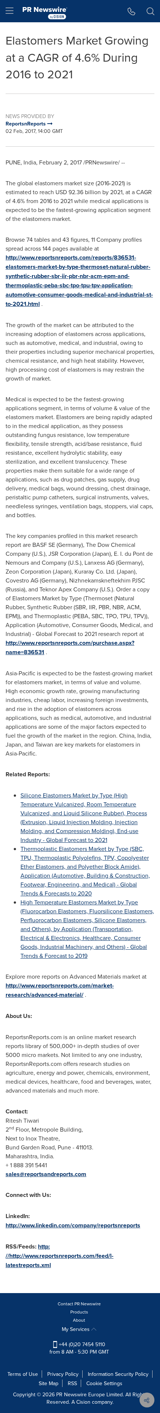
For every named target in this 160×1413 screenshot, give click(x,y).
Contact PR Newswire (79, 1304)
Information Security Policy (118, 1374)
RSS (72, 1383)
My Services (76, 1329)
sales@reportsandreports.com (46, 1174)
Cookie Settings (104, 1383)
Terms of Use (22, 1374)
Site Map (48, 1383)
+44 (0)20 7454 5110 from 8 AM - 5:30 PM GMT (79, 1348)
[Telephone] (131, 11)
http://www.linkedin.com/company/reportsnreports (73, 1225)
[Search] (150, 11)
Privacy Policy (63, 1374)
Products (79, 1312)
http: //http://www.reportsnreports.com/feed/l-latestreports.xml (59, 1255)
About (79, 1320)
